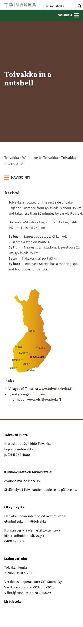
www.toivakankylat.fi (56, 389)
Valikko (65, 15)
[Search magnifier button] (79, 6)
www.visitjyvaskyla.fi (44, 400)
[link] (17, 178)
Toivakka (20, 5)
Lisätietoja (12, 602)
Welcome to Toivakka (40, 158)
